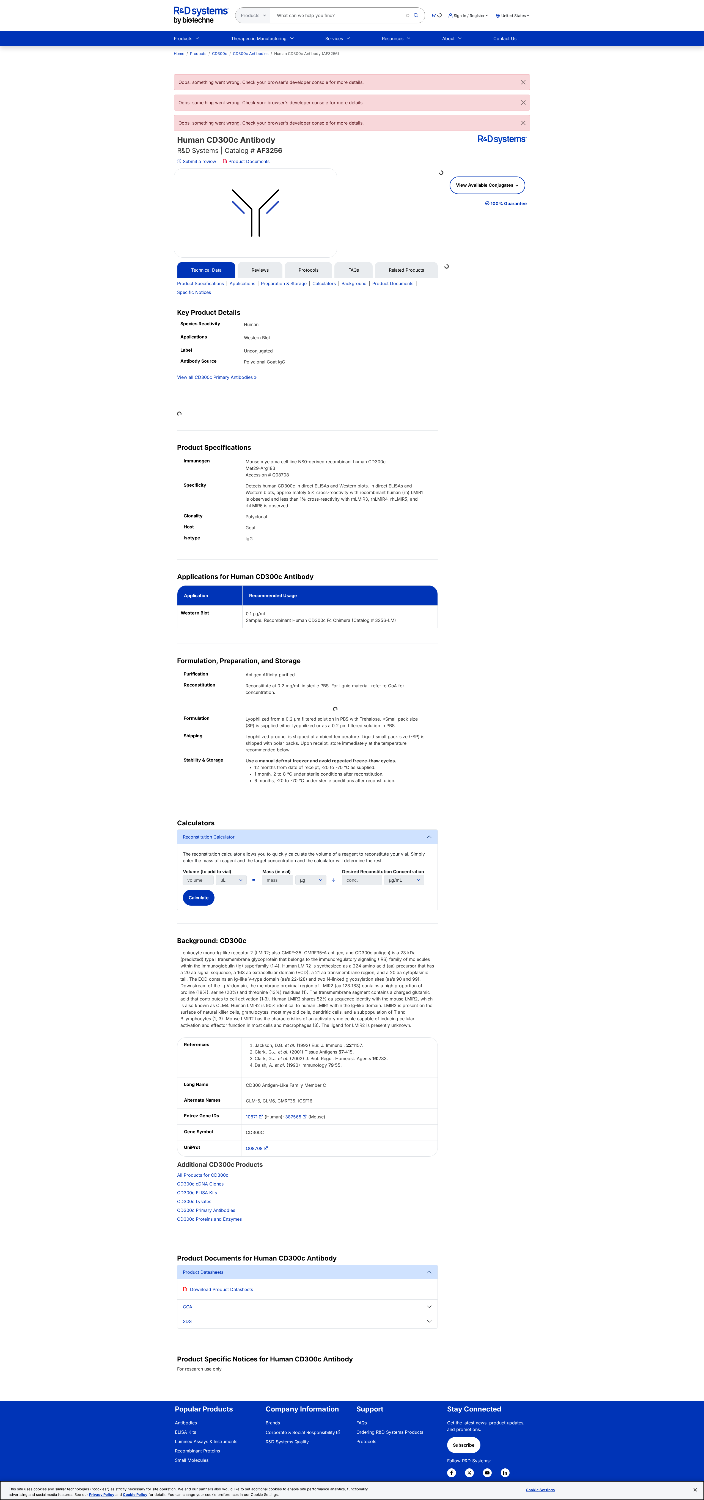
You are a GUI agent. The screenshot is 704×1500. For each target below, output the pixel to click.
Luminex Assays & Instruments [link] (206, 1441)
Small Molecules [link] (191, 1460)
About (448, 38)
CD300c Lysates (194, 1201)
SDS (187, 1321)
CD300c (219, 53)
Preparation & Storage (284, 283)
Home (179, 53)
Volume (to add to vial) (207, 871)
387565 (293, 1117)
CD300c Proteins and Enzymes (209, 1219)
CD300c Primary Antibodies (206, 1210)
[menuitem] (179, 53)
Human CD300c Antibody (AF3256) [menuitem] (306, 53)
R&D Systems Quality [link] (287, 1441)
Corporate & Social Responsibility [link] (300, 1432)
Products (183, 38)
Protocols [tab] (308, 270)
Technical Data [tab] (206, 270)
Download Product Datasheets (221, 1289)
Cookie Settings (540, 1490)
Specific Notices (194, 292)
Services (334, 38)
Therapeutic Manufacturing (259, 38)
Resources (392, 38)
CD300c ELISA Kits (197, 1192)
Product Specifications (200, 283)
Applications (242, 283)
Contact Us (504, 38)
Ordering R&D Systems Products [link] (389, 1432)
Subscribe (464, 1445)
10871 (252, 1117)
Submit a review (199, 161)
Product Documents (248, 161)
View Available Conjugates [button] (485, 185)
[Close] (523, 82)
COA (187, 1306)
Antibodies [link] (186, 1422)
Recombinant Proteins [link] (197, 1451)
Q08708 (254, 1148)
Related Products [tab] (406, 270)
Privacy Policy (101, 1494)
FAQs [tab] (353, 270)
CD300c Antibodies (250, 53)
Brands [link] (273, 1422)
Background (354, 283)
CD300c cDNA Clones (200, 1184)
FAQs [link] (361, 1422)
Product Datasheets (203, 1272)
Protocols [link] (366, 1441)
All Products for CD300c (202, 1175)
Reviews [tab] (260, 270)
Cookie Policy (135, 1494)
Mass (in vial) (276, 871)
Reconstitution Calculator (209, 837)
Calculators (324, 283)
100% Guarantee (509, 203)
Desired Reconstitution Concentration (383, 871)
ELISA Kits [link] (185, 1432)
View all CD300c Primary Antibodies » (217, 377)
